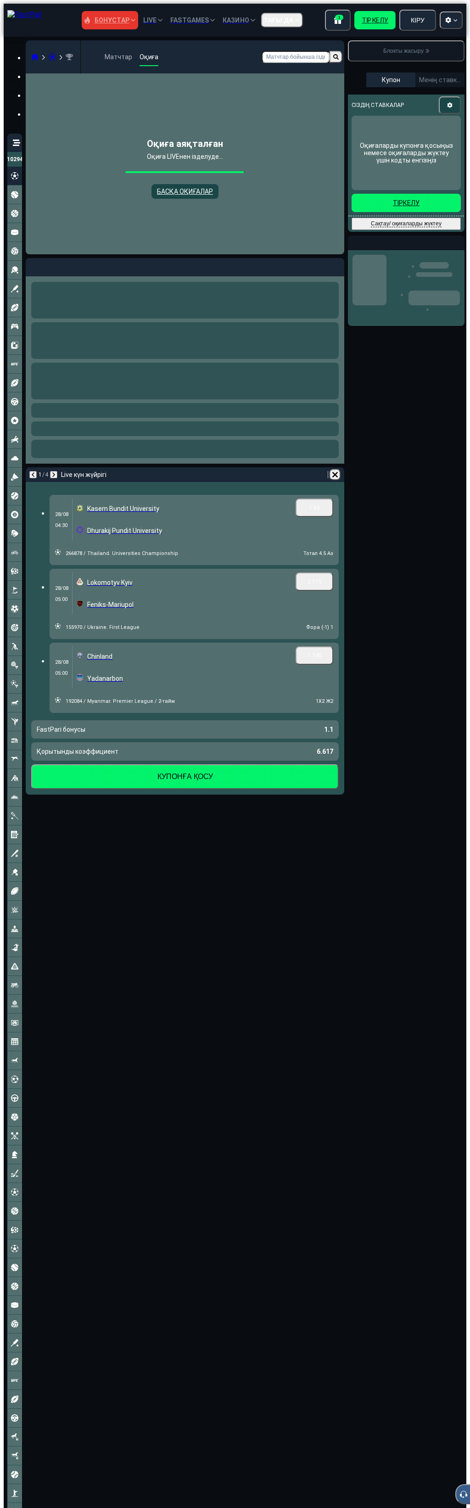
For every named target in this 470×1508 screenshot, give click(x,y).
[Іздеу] (336, 57)
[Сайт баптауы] (451, 20)
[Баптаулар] (450, 105)
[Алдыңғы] (33, 265)
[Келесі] (57, 265)
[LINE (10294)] (34, 57)
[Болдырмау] (335, 265)
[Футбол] (52, 57)
